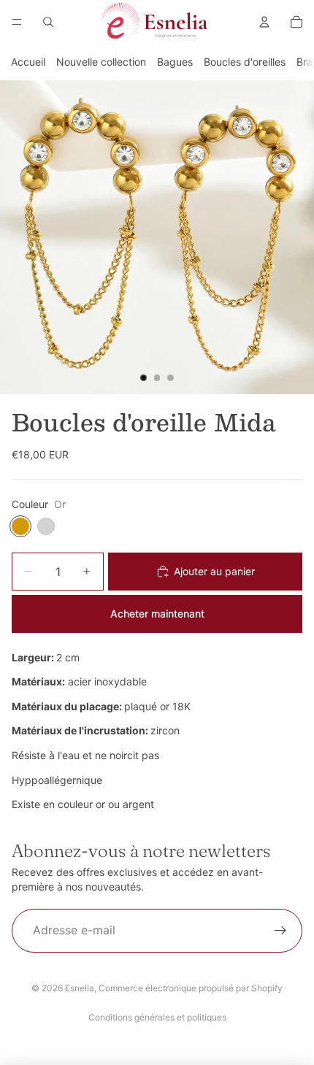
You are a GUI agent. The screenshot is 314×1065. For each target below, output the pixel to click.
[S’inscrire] (280, 930)
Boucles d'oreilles (245, 61)
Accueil (28, 61)
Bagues (175, 61)
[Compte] (264, 22)
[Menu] (17, 22)
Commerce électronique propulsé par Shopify (191, 988)
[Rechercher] (48, 22)
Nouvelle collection (101, 61)
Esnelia (79, 988)
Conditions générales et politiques (157, 1017)
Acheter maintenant (157, 613)
